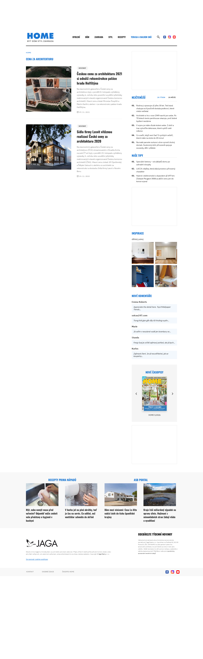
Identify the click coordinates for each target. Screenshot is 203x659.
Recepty (122, 37)
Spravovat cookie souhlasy (37, 559)
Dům (87, 37)
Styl (110, 37)
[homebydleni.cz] (40, 37)
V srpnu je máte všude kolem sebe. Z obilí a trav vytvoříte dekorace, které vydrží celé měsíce (155, 128)
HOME (28, 53)
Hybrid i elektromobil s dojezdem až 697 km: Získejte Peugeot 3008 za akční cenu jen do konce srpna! (155, 178)
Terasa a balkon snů (141, 37)
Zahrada (98, 37)
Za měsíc (172, 97)
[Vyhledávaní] (158, 37)
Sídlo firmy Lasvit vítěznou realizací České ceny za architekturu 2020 (94, 136)
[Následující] (172, 394)
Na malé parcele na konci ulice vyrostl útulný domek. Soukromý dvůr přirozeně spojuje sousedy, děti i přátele (155, 145)
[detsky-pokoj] (143, 253)
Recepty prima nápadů (62, 480)
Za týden (161, 97)
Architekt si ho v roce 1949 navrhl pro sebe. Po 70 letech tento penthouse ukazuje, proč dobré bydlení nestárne (156, 118)
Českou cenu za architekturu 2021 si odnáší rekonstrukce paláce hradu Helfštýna (99, 78)
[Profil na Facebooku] (164, 37)
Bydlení (76, 37)
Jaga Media (102, 554)
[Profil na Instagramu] (169, 37)
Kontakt (30, 572)
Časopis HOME (68, 572)
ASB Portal (141, 480)
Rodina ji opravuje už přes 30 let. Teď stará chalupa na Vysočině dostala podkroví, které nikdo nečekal (155, 108)
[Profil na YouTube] (174, 37)
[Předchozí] (136, 394)
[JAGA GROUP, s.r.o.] (42, 543)
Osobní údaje (48, 572)
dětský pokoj (137, 239)
